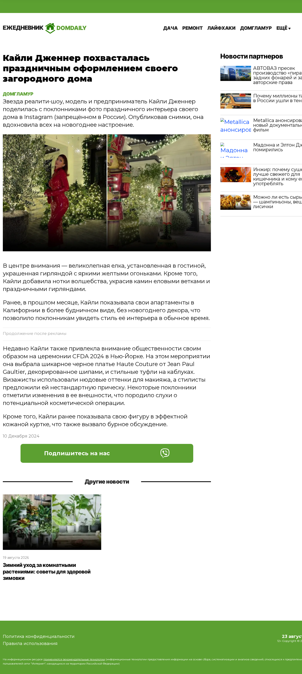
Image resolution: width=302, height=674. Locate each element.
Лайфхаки (221, 28)
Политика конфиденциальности (39, 636)
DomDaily (45, 27)
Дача (170, 28)
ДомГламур (256, 28)
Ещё (282, 28)
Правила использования (30, 643)
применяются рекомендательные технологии (74, 659)
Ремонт (192, 28)
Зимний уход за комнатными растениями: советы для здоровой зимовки (47, 571)
